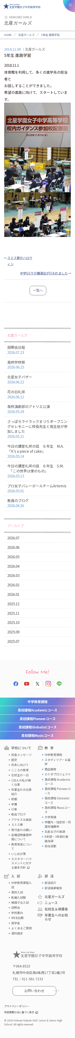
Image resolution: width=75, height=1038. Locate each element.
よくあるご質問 (21, 928)
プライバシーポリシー (16, 1006)
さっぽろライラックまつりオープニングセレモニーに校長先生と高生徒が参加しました (37, 429)
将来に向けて (20, 765)
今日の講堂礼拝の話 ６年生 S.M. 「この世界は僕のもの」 (35, 470)
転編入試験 (18, 897)
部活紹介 (50, 883)
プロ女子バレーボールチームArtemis (36, 488)
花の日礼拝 (16, 394)
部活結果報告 (53, 888)
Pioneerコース (38, 718)
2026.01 (13, 594)
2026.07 (13, 537)
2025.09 (13, 631)
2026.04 (13, 566)
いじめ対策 (18, 854)
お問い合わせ (34, 991)
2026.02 (13, 584)
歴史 (14, 760)
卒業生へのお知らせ (56, 917)
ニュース (51, 902)
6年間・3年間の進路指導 (56, 838)
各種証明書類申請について (21, 837)
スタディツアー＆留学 (57, 762)
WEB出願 (17, 918)
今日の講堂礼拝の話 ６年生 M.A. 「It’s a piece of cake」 (35, 451)
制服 (14, 799)
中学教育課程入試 (21, 885)
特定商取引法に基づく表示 (19, 1012)
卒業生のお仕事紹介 (21, 791)
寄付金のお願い (21, 830)
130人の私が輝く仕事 (21, 782)
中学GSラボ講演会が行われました (44, 273)
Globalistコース (38, 726)
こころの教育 (20, 770)
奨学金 (15, 923)
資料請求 (17, 933)
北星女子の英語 (55, 831)
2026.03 (13, 575)
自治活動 (50, 846)
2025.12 (13, 603)
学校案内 (17, 913)
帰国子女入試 (20, 902)
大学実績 (50, 817)
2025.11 (13, 613)
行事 (14, 809)
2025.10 (13, 622)
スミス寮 (17, 824)
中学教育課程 (38, 701)
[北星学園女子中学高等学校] (22, 6)
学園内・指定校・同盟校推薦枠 (58, 824)
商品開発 (50, 769)
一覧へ (38, 290)
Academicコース (37, 709)
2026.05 (13, 556)
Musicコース (37, 735)
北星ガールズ (26, 35)
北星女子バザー (19, 379)
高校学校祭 (16, 365)
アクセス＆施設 (21, 819)
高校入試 (17, 892)
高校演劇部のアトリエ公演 (28, 409)
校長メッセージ (21, 755)
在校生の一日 (20, 775)
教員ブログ (18, 814)
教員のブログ (18, 503)
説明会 (15, 907)
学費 (14, 804)
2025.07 (13, 641)
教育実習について (21, 846)
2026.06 (13, 547)
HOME (8, 35)
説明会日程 (16, 350)
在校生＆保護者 (56, 908)
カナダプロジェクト (58, 774)
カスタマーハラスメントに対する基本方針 (21, 863)
